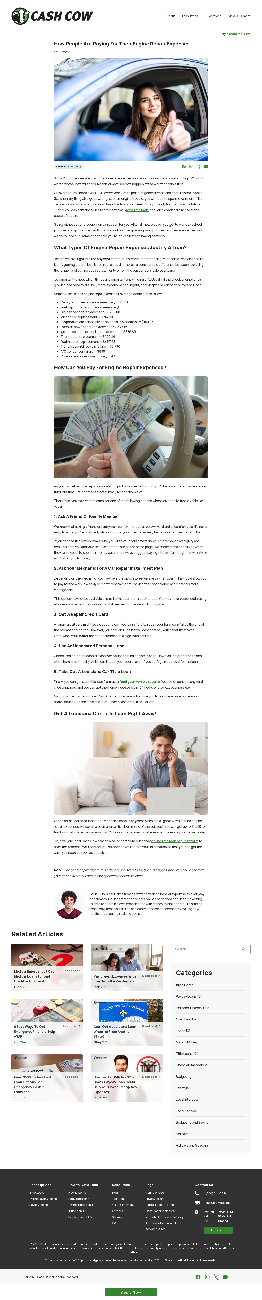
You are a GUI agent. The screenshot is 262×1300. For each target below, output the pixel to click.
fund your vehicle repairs (140, 681)
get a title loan (136, 210)
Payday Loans (38, 1205)
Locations (118, 1199)
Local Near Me (186, 1111)
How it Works (77, 1192)
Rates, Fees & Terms (160, 1205)
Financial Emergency (68, 166)
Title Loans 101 (187, 1053)
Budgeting (184, 1076)
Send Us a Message (217, 1203)
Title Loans (37, 1192)
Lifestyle (182, 1088)
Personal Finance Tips (192, 1008)
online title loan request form (174, 841)
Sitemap (117, 1217)
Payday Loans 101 (189, 996)
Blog (115, 1192)
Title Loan (78, 1211)
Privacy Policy (154, 1199)
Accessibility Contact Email (164, 1223)
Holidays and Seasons (192, 1145)
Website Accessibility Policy (164, 1217)
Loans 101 (183, 1030)
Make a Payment (123, 1205)
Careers (117, 1211)
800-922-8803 (156, 1229)
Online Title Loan (82, 1205)
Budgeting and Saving (192, 1122)
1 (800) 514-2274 (239, 34)
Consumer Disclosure (160, 1211)
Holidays (182, 1134)
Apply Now (218, 1230)
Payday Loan (80, 1217)
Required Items (78, 1199)
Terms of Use (155, 1192)
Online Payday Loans (43, 1199)
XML (114, 1223)
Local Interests (187, 1099)
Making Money (187, 1042)
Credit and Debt (188, 1019)
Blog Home (184, 985)
